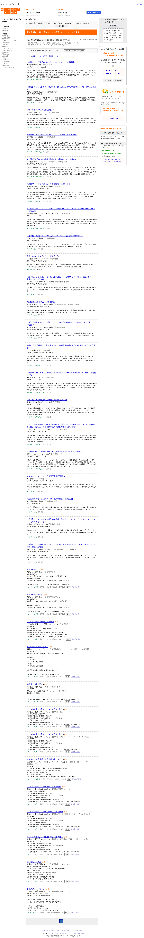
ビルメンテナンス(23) (9, 40)
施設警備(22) (6, 38)
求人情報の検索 (54, 930)
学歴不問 (39, 23)
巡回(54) (5, 44)
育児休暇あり (69, 23)
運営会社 (45, 930)
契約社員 (5, 30)
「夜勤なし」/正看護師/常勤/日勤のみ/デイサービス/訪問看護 (51, 62)
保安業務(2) (5, 55)
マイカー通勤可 (57, 23)
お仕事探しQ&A (113, 118)
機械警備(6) (5, 46)
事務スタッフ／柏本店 (36, 889)
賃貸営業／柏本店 (34, 862)
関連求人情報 (76, 587)
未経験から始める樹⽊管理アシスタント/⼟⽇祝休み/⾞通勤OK (52, 135)
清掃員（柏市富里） (35, 684)
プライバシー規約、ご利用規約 (74, 933)
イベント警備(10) (7, 48)
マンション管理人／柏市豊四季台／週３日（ (45, 837)
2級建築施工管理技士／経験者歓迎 (41, 302)
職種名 (5, 34)
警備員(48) (5, 59)
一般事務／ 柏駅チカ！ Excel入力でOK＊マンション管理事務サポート (55, 236)
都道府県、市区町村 (64, 15)
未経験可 (78, 23)
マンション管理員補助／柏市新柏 (40, 622)
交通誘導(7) (5, 61)
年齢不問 (31, 23)
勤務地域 (60, 9)
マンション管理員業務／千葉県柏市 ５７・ (45, 759)
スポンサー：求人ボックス (35, 79)
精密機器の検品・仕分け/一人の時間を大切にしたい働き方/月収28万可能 (56, 452)
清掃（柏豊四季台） (35, 595)
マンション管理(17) (8, 67)
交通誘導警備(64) (7, 50)
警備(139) (5, 57)
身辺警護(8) (5, 65)
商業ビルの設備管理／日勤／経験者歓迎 (43, 256)
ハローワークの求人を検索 (9, 9)
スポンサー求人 (32, 102)
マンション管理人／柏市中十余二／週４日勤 (45, 812)
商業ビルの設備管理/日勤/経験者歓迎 (41, 110)
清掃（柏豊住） (33, 569)
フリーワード (30, 9)
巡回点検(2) (5, 42)
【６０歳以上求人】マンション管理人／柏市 (45, 709)
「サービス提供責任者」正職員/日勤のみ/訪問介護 (47, 400)
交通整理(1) (5, 53)
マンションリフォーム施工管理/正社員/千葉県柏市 (47, 476)
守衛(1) (4, 63)
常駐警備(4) (5, 36)
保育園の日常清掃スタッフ (37, 647)
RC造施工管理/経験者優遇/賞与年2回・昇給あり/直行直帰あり (52, 159)
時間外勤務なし (88, 23)
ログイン (140, 4)
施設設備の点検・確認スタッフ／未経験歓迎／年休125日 (50, 499)
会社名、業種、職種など (33, 15)
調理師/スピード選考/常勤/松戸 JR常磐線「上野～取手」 (49, 184)
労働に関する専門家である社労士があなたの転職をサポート (113, 161)
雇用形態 (6, 26)
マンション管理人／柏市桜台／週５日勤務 (44, 787)
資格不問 (47, 23)
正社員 (4, 28)
